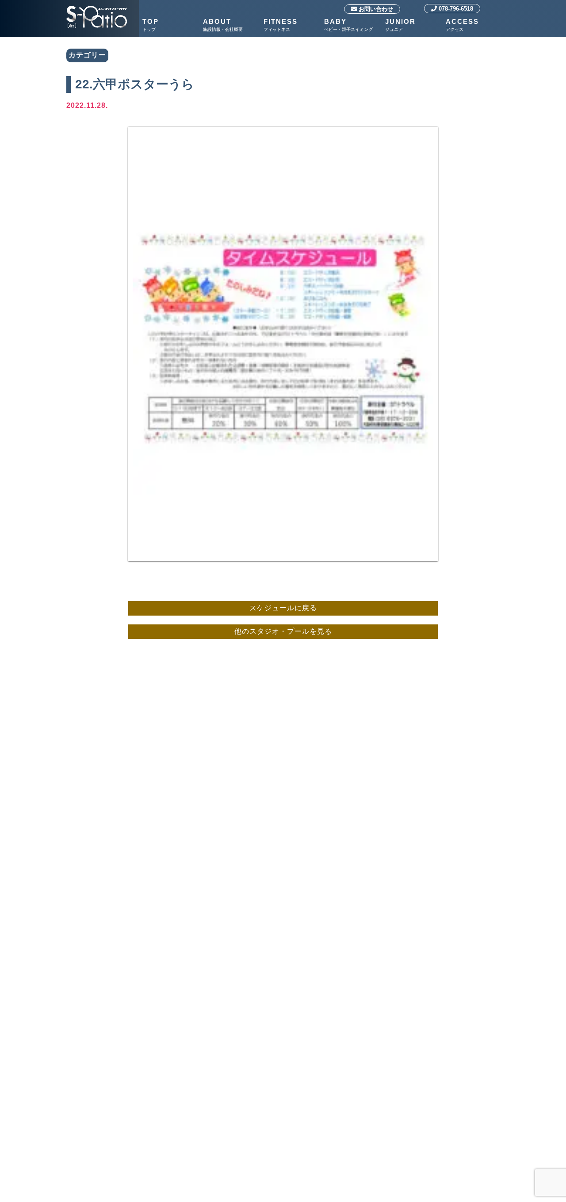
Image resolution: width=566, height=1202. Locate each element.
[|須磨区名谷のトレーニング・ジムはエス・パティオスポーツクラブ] (96, 6)
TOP (150, 25)
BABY (348, 25)
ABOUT (223, 25)
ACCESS (462, 25)
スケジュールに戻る (283, 608)
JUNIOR (400, 25)
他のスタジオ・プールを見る (283, 631)
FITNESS (281, 25)
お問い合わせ (375, 9)
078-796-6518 (455, 8)
